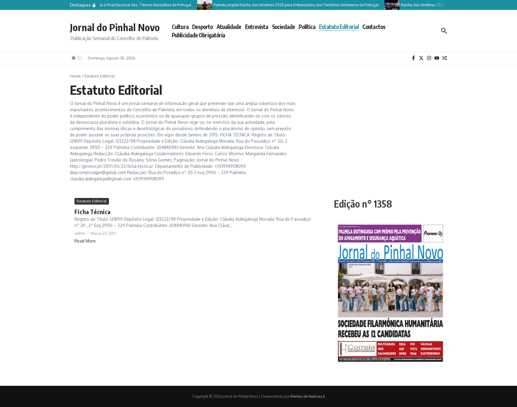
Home (75, 76)
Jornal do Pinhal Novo (115, 27)
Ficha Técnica (92, 211)
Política (307, 26)
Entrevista (256, 26)
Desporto (202, 26)
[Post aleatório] (444, 58)
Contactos (373, 26)
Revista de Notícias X (308, 396)
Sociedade (283, 26)
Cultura (180, 26)
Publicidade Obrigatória (198, 35)
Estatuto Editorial (339, 26)
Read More (85, 240)
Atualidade (229, 26)
